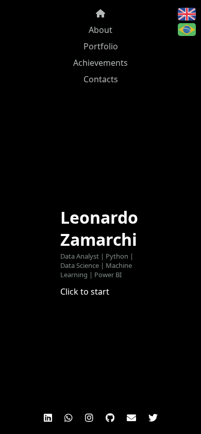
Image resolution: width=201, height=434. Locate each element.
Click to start (84, 291)
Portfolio (100, 46)
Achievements (100, 62)
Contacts (100, 79)
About (100, 29)
